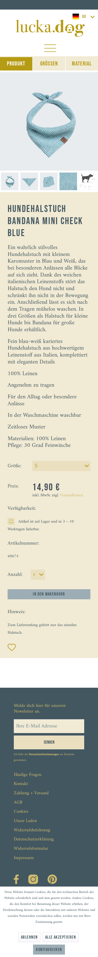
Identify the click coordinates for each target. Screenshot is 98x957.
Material (82, 63)
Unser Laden (25, 821)
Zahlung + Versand (31, 793)
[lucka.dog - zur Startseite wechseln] (50, 28)
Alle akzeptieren (60, 937)
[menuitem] (50, 49)
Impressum (24, 858)
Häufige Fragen (27, 775)
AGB (18, 802)
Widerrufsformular (31, 849)
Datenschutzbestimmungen (44, 754)
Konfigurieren (49, 949)
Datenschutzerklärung (34, 839)
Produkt (16, 63)
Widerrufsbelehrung (32, 830)
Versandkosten (71, 495)
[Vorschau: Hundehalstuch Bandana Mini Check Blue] (10, 181)
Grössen (49, 63)
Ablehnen (29, 937)
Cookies (21, 812)
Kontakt (21, 784)
